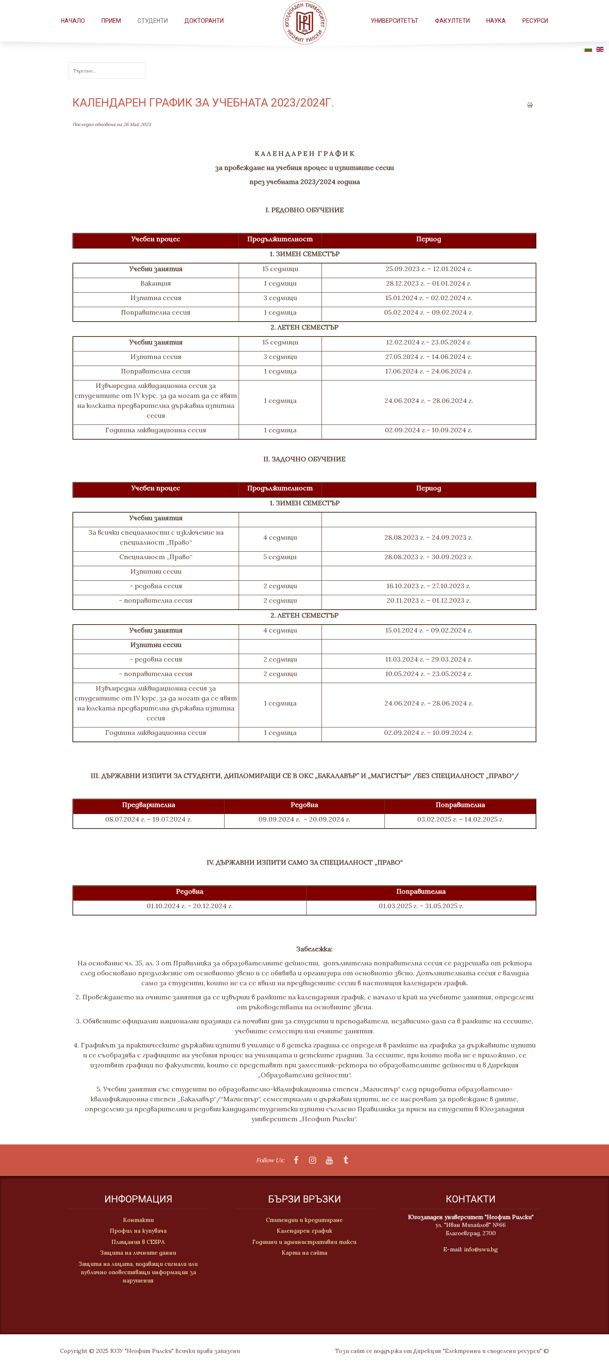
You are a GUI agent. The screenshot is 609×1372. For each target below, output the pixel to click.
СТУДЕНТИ (153, 20)
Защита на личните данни (138, 1252)
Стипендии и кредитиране (304, 1220)
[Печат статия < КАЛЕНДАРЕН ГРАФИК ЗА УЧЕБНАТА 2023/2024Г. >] (530, 104)
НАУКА (496, 20)
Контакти (138, 1220)
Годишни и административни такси (304, 1242)
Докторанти (204, 20)
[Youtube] (329, 1160)
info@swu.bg (481, 1249)
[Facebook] (296, 1160)
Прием (111, 20)
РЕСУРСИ (535, 20)
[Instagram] (313, 1160)
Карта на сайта (304, 1252)
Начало (73, 20)
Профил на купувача (138, 1230)
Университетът (394, 20)
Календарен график (304, 1230)
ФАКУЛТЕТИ (452, 20)
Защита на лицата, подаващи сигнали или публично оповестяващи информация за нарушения (138, 1272)
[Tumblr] (346, 1160)
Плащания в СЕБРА (138, 1242)
